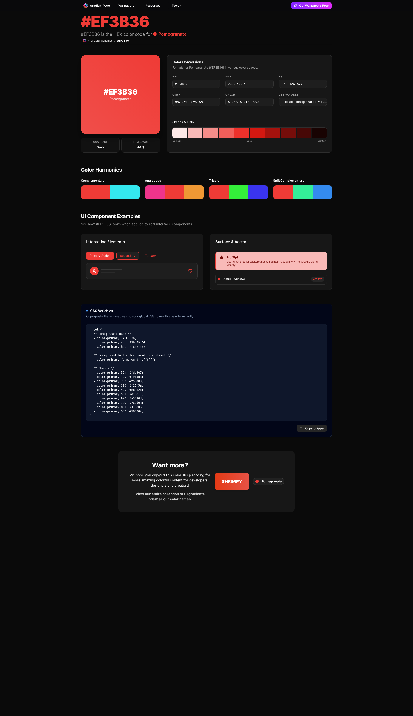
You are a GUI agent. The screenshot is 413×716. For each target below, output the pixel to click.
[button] (179, 133)
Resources (152, 5)
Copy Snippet (315, 428)
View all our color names (170, 499)
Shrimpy (232, 481)
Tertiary (150, 255)
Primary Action (100, 255)
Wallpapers (126, 5)
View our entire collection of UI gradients (170, 494)
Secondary (127, 255)
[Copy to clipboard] (216, 84)
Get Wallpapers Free (314, 5)
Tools (175, 5)
